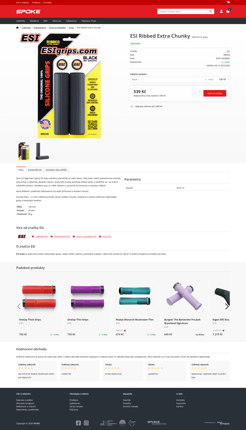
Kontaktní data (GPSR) (56, 169)
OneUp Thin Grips (77, 319)
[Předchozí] (19, 306)
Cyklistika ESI (42, 236)
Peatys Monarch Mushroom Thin (135, 319)
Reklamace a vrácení (26, 406)
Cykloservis (71, 21)
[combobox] (180, 79)
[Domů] (17, 27)
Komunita (181, 403)
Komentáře (34, 169)
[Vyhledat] (210, 11)
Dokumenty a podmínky (27, 409)
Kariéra (179, 406)
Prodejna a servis (79, 394)
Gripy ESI (107, 236)
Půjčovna (74, 409)
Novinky (127, 400)
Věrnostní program (25, 403)
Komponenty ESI (62, 236)
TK (183, 188)
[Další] (227, 306)
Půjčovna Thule (89, 21)
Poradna (127, 403)
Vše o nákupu (22, 2)
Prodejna (36, 2)
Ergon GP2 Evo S (222, 319)
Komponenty (40, 27)
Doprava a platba (24, 400)
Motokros (34, 21)
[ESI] (24, 236)
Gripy (71, 27)
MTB (179, 188)
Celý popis (135, 43)
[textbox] (180, 79)
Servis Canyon (76, 406)
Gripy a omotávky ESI (86, 236)
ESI (228, 51)
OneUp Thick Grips (30, 319)
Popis (21, 169)
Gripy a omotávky (57, 27)
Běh (45, 21)
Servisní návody (130, 406)
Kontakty (47, 2)
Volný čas (56, 21)
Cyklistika (20, 21)
